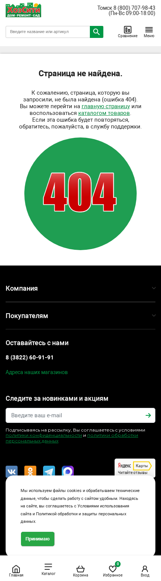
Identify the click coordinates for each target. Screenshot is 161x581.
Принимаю (37, 539)
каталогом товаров (104, 113)
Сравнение (127, 36)
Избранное (112, 569)
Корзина (80, 575)
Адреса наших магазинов (37, 372)
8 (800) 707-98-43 (134, 8)
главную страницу (106, 106)
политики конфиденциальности (44, 435)
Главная (16, 575)
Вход (145, 575)
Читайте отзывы (133, 473)
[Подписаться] (148, 415)
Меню (149, 36)
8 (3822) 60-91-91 (30, 357)
